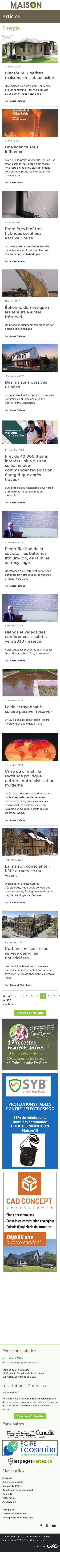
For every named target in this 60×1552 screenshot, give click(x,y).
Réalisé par (39, 1546)
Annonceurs (9, 1501)
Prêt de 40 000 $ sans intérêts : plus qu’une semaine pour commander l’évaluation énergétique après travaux (28, 468)
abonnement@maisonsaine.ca (23, 1362)
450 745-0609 (15, 1357)
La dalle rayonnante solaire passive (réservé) (28, 709)
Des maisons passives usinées (26, 384)
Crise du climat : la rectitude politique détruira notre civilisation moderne (30, 778)
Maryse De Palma (12, 1486)
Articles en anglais (12, 1482)
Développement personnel (17, 1490)
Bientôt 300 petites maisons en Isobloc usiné (29, 75)
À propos (7, 1478)
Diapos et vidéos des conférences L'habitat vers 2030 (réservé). (26, 637)
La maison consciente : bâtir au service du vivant (27, 871)
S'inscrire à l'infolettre (30, 1012)
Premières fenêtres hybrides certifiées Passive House (23, 233)
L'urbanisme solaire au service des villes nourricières (27, 953)
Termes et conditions (14, 1513)
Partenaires (9, 1497)
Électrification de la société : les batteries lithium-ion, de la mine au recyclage (27, 555)
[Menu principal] (4, 5)
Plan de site (9, 1509)
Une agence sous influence (21, 149)
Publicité (7, 1493)
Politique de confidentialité (17, 1517)
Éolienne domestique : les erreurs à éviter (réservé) (27, 312)
